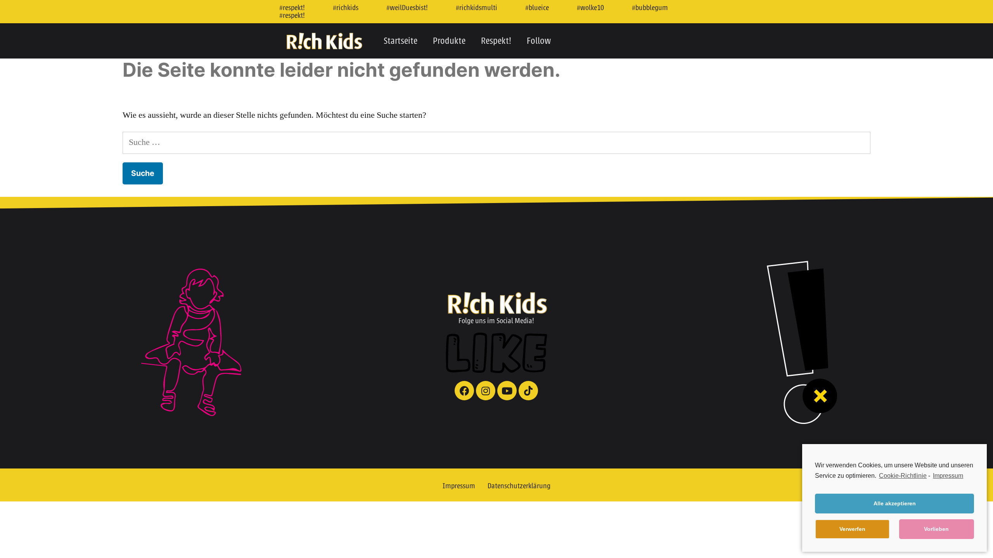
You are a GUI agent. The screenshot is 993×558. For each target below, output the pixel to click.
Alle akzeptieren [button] (895, 503)
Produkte (449, 41)
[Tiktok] (528, 390)
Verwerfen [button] (852, 529)
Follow (539, 41)
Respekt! (496, 41)
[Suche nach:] (496, 142)
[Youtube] (507, 390)
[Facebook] (464, 390)
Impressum (459, 486)
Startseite (400, 41)
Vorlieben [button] (936, 529)
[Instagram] (485, 390)
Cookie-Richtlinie (903, 475)
